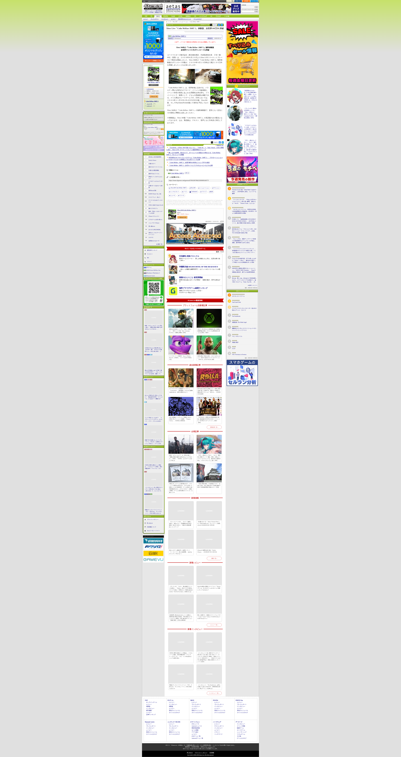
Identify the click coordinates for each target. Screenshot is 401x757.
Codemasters (150, 89)
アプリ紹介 (195, 732)
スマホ (180, 16)
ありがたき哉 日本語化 (154, 229)
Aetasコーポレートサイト (153, 530)
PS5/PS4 (165, 16)
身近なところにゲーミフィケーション (155, 233)
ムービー (173, 19)
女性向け (188, 16)
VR (195, 16)
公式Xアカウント (152, 1)
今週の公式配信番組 (154, 170)
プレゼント (150, 254)
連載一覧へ (160, 244)
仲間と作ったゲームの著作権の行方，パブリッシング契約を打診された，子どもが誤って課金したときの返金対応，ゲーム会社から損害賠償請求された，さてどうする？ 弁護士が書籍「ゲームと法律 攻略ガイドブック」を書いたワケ (181, 488)
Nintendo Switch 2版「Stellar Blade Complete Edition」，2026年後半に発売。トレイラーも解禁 (244, 191)
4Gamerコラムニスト (154, 216)
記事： (158, 129)
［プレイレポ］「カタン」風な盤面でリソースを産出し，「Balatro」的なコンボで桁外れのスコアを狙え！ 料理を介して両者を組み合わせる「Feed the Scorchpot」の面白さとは (181, 589)
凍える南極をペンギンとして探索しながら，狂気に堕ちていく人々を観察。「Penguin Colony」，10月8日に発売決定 (180, 419)
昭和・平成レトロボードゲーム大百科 (155, 212)
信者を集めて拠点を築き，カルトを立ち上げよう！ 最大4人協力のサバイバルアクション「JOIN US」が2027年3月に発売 (208, 357)
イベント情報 (241, 726)
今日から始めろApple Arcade (156, 205)
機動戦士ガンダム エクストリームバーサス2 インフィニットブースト (244, 329)
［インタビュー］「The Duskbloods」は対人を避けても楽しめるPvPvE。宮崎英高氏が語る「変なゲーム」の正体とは (208, 686)
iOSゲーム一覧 (196, 736)
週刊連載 (149, 710)
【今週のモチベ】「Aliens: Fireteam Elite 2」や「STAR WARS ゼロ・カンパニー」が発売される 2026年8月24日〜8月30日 (208, 523)
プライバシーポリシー (152, 519)
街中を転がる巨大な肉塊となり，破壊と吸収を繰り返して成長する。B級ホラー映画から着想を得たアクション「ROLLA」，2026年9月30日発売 (209, 391)
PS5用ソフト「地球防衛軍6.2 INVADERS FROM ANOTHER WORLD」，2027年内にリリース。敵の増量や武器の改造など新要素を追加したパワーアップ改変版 (244, 221)
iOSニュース (195, 724)
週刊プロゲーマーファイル (155, 167)
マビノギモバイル (237, 336)
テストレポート (219, 726)
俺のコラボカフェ (153, 208)
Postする (214, 24)
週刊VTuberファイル (154, 173)
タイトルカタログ (174, 712)
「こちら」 (210, 746)
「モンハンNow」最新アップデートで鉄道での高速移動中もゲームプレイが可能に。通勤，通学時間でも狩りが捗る (244, 240)
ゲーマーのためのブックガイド (155, 201)
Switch (173, 16)
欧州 (211, 191)
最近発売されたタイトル (184, 19)
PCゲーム (149, 267)
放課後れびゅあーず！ (154, 240)
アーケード (239, 722)
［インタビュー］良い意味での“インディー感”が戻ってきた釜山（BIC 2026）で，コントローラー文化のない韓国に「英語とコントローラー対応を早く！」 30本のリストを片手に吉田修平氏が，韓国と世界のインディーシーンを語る (154, 489)
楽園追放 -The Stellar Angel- (239, 322)
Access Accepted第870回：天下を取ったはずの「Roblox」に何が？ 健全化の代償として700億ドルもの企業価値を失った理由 (244, 260)
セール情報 (195, 730)
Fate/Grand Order (236, 302)
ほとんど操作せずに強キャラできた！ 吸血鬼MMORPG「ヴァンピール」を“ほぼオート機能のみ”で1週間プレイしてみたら (154, 397)
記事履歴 (246, 1)
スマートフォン (195, 722)
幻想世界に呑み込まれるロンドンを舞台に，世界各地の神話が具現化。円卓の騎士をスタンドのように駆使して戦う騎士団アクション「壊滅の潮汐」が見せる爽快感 (180, 617)
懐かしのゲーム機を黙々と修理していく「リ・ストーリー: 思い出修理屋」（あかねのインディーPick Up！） (180, 552)
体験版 (148, 706)
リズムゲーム (241, 734)
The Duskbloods (236, 316)
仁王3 (233, 348)
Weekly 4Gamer (152, 160)
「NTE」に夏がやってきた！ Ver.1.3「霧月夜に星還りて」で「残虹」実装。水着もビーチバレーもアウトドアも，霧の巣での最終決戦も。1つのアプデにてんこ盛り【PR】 (208, 458)
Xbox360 (193, 188)
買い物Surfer (152, 226)
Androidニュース (197, 726)
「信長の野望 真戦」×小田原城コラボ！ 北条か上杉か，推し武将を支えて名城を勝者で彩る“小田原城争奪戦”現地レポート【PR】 (208, 485)
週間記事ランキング (152, 250)
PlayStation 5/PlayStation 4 (153, 273)
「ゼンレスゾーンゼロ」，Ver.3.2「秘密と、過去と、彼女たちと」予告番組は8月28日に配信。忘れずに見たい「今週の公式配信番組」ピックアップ (180, 524)
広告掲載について (151, 527)
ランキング (254, 1)
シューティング (241, 732)
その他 (239, 736)
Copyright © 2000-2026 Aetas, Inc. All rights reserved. (200, 755)
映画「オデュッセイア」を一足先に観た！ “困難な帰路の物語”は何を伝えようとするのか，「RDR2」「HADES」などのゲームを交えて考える (153, 327)
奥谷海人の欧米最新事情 (155, 157)
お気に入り (238, 1)
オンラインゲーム (151, 702)
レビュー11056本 (149, 12)
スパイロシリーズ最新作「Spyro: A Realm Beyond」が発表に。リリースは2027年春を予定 (180, 357)
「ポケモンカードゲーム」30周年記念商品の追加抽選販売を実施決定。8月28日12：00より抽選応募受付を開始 (244, 211)
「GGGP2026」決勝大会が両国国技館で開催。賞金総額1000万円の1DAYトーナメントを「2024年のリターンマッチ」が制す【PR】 (208, 420)
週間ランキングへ (253, 285)
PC (151, 16)
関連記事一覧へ (220, 145)
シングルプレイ (174, 191)
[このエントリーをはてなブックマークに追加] (222, 25)
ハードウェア (203, 16)
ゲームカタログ (198, 19)
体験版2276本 (158, 12)
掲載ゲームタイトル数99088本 (153, 11)
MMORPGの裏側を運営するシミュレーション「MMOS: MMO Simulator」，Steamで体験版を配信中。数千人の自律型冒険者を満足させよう (244, 270)
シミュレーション (204, 188)
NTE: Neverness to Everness (239, 354)
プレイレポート (155, 19)
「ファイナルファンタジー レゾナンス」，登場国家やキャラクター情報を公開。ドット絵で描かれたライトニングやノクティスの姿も (244, 250)
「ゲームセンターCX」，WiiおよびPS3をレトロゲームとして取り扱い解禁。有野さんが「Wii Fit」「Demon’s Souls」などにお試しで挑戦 (244, 201)
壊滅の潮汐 (235, 342)
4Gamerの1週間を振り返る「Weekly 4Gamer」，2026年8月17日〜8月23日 (207, 551)
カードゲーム (241, 730)
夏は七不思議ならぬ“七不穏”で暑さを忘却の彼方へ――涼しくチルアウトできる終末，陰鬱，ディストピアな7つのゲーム (153, 372)
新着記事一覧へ (214, 427)
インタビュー (164, 19)
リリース (181, 195)
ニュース (149, 104)
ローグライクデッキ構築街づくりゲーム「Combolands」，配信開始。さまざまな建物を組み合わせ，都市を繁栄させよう (181, 390)
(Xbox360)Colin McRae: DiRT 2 (186, 210)
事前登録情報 (196, 728)
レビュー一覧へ (214, 624)
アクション (216, 188)
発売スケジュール (174, 710)
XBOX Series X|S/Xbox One (153, 270)
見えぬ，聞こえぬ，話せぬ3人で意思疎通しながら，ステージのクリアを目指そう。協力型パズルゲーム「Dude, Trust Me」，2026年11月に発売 (244, 280)
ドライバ (149, 261)
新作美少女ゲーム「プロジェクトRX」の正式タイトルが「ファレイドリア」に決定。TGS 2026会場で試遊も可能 (244, 231)
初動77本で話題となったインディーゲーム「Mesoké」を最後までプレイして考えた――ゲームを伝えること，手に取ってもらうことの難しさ (153, 441)
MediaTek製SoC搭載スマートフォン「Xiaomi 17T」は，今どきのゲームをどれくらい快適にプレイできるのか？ (208, 588)
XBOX (158, 16)
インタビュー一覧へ (214, 693)
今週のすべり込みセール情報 (155, 186)
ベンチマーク (218, 734)
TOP (146, 16)
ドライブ (203, 191)
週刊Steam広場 (152, 190)
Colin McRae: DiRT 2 (153, 82)
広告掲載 (211, 752)
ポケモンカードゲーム (238, 296)
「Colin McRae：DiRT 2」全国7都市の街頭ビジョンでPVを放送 (189, 162)
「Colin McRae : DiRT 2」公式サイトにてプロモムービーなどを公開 (191, 165)
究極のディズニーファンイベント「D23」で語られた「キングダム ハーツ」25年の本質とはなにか (153, 511)
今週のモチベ (152, 163)
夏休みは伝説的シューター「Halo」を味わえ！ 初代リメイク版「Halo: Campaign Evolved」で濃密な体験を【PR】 (180, 330)
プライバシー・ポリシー (201, 752)
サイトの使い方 (163, 1)
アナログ (218, 16)
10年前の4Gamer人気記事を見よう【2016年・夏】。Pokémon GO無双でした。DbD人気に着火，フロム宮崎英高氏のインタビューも (154, 349)
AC (211, 16)
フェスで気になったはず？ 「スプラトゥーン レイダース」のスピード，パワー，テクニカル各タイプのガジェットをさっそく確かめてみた (153, 419)
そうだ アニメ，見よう (154, 197)
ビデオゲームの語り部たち (155, 219)
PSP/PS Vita (239, 700)
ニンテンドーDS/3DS (174, 722)
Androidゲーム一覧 (197, 738)
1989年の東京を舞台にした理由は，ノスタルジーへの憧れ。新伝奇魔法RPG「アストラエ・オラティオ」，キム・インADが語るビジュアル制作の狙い (154, 466)
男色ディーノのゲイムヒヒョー (155, 177)
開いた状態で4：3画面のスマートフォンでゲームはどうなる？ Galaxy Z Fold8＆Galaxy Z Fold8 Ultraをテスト (209, 616)
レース (185, 191)
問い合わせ (173, 1)
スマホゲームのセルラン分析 (155, 182)
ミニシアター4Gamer (154, 223)
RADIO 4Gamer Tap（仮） (155, 193)
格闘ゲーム (240, 728)
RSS (144, 1)
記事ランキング (151, 714)
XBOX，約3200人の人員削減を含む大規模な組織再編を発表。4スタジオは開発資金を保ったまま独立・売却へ (208, 330)
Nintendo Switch (151, 275)
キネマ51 (151, 237)
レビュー (145, 19)
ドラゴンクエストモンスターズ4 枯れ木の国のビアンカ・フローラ (244, 309)
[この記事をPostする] (211, 25)
